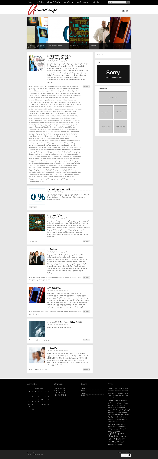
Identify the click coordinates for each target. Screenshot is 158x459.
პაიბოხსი (72, 156)
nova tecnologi (67, 104)
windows (68, 118)
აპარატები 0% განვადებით (44, 120)
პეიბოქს (37, 158)
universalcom (65, 115)
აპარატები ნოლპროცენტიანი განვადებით (42, 122)
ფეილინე (45, 176)
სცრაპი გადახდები (35, 163)
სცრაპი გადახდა (74, 161)
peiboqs (61, 106)
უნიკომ (52, 174)
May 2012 (84, 393)
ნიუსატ (72, 152)
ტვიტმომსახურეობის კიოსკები (45, 172)
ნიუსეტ (31, 154)
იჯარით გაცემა (40, 145)
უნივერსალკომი (34, 174)
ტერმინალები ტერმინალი (59, 167)
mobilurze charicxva (55, 100)
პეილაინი (60, 158)
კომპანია (40, 2)
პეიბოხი (53, 158)
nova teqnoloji (77, 104)
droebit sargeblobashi (73, 93)
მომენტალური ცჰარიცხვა (52, 152)
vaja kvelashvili (47, 118)
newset (74, 102)
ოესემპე (56, 156)
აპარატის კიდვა (74, 122)
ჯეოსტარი (41, 181)
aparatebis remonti (53, 91)
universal (57, 115)
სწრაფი (31, 165)
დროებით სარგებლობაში (69, 124)
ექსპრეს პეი (63, 127)
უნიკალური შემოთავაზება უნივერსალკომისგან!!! (60, 57)
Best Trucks (40, 454)
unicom (47, 115)
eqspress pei (61, 95)
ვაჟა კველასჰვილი (35, 134)
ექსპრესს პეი (64, 129)
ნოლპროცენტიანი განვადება (38, 156)
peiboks (56, 106)
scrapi (79, 109)
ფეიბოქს (76, 174)
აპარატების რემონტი (61, 122)
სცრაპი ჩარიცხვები (47, 163)
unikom (52, 115)
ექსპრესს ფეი (72, 129)
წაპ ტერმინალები (49, 179)
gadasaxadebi (38, 97)
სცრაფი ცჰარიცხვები (73, 163)
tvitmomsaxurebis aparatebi (68, 113)
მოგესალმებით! (55, 215)
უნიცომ (56, 174)
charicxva (32, 93)
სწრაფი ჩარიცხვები (114, 431)
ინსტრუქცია (36, 340)
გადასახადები (44, 124)
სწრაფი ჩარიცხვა (34, 279)
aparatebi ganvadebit (58, 88)
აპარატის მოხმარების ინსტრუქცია (64, 322)
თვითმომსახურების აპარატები (38, 140)
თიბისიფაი (72, 143)
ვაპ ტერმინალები (73, 131)
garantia (45, 97)
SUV (34, 452)
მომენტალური (56, 149)
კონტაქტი (95, 2)
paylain (46, 106)
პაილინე (31, 158)
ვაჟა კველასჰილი (46, 134)
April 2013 (84, 391)
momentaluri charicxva (43, 102)
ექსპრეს (48, 127)
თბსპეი (62, 138)
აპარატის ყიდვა (34, 124)
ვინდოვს (75, 136)
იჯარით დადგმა (51, 145)
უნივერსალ (58, 172)
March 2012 (84, 396)
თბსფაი (67, 138)
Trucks (29, 454)
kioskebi (38, 100)
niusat (78, 102)
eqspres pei (44, 95)
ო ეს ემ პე (50, 156)
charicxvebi (38, 93)
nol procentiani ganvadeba (41, 104)
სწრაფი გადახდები (66, 165)
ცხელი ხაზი (42, 369)
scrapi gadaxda (66, 111)
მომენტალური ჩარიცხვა (36, 152)
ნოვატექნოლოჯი (54, 154)
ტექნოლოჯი (71, 167)
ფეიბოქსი (32, 314)
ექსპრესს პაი (47, 129)
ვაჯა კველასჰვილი (43, 136)
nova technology (58, 104)
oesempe (32, 106)
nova (51, 104)
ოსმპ (61, 156)
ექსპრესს (39, 129)
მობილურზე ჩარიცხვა (50, 147)
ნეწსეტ (68, 152)
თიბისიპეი (65, 143)
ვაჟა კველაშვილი (58, 134)
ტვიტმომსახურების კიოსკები (56, 170)
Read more (86, 86)
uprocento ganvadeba (35, 118)
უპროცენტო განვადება (66, 174)
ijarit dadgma (57, 97)
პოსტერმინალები (74, 158)
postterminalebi (43, 109)
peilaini (71, 106)
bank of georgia (72, 91)
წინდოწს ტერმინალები (62, 179)
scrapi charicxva (34, 111)
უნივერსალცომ (44, 174)
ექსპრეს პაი (55, 127)
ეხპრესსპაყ (64, 131)
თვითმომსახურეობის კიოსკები (45, 143)
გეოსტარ (58, 124)
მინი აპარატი (39, 147)
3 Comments (33, 241)
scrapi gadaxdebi (112, 397)
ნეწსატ (63, 152)
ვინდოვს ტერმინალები (36, 138)
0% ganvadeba (71, 86)
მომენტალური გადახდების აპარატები (52, 277)
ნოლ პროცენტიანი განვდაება (68, 154)
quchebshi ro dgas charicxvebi (57, 109)
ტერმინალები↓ (69, 2)
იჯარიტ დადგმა (71, 145)
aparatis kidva (64, 91)
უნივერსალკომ (75, 172)
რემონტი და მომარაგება (64, 311)
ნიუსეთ (77, 152)
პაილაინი (78, 156)
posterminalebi (33, 109)
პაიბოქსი (66, 156)
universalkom (73, 115)
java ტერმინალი (38, 311)
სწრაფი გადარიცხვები (41, 165)
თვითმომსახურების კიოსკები (57, 140)
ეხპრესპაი (57, 131)
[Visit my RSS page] (127, 11)
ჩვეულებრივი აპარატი (36, 179)
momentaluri (32, 102)
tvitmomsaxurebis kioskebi (36, 115)
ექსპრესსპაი (33, 131)
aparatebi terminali (41, 91)
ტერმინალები (46, 167)
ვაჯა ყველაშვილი (67, 136)
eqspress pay (52, 95)
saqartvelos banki (72, 109)
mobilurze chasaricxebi (68, 100)
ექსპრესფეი (49, 131)
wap (53, 118)
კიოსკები (32, 147)
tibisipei (56, 113)
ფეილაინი (38, 176)
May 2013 (84, 388)
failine (79, 95)
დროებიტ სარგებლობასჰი (37, 127)
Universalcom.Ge (126, 452)
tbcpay (38, 113)
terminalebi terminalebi (47, 113)
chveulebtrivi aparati (48, 93)
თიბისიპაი (59, 143)
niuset (31, 104)
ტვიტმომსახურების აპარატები (38, 170)
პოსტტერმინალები (35, 161)
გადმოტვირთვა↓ (83, 2)
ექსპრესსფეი (41, 131)
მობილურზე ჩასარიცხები (65, 147)
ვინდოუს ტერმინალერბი (51, 138)
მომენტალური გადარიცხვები (71, 149)
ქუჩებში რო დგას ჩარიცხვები (57, 176)
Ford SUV (34, 454)
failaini (75, 95)
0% (65, 86)
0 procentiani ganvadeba (40, 86)
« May (32, 409)
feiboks (31, 97)
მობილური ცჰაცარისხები (44, 149)
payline (51, 106)
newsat (69, 102)
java (71, 97)
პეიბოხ (49, 158)
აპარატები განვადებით (73, 120)
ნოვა (35, 154)
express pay (68, 95)
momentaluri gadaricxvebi (58, 102)
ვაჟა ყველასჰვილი (70, 134)
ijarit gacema (65, 97)
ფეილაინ (32, 176)
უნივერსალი (66, 172)
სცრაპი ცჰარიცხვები (60, 163)
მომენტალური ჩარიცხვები (73, 277)
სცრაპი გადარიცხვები (61, 161)
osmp (36, 106)
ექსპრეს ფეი (71, 127)
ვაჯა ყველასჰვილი (55, 136)
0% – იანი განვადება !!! (58, 189)
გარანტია (52, 124)
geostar (50, 97)
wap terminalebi (60, 118)
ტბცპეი (39, 167)
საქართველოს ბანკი (47, 161)
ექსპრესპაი (32, 129)
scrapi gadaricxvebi (56, 111)
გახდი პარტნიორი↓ (53, 2)
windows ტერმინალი (49, 311)
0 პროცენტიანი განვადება (56, 86)
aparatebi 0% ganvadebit (44, 88)
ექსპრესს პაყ (55, 129)
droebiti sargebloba (35, 95)
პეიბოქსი (43, 158)
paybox (41, 106)
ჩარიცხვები (70, 176)
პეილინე (66, 158)
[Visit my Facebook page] (123, 11)
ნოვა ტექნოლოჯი (42, 154)
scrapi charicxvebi (44, 111)
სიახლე (31, 2)
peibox (67, 106)
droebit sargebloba (60, 93)
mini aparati (45, 100)
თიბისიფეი (32, 145)
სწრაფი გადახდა (54, 165)
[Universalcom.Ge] (42, 13)
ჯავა (71, 179)
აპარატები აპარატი (59, 120)
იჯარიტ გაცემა (61, 145)
